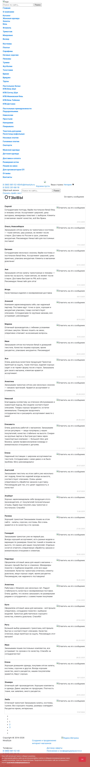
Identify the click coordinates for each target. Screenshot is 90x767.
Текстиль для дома (12, 131)
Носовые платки (11, 137)
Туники (6, 62)
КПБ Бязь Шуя (9, 89)
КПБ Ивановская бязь (13, 96)
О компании (8, 12)
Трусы (6, 81)
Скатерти (7, 145)
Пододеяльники (10, 111)
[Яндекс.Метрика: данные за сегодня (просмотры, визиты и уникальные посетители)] (70, 737)
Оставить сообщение (74, 197)
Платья (6, 47)
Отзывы (6, 173)
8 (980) (11, 184)
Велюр (6, 39)
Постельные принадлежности (17, 108)
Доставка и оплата (12, 158)
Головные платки (11, 141)
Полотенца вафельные (14, 134)
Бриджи (6, 77)
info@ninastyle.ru (27, 184)
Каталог (6, 15)
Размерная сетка (11, 162)
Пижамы (7, 59)
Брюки (6, 74)
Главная (6, 8)
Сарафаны (8, 51)
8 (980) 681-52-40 (11, 751)
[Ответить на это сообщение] (71, 207)
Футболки (7, 66)
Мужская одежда (11, 150)
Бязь (5, 24)
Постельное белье (12, 86)
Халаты (6, 21)
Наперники (8, 122)
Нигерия (68, 184)
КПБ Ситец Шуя (10, 92)
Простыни (7, 119)
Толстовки (8, 70)
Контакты (7, 177)
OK (82, 759)
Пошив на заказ (10, 166)
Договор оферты (54, 748)
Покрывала (8, 126)
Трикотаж (7, 31)
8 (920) (11, 187)
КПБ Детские (9, 104)
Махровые (8, 35)
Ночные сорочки (11, 55)
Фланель (7, 28)
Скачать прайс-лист (12, 193)
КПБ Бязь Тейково (11, 100)
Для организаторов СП (13, 169)
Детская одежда (11, 153)
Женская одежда (11, 18)
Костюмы (7, 44)
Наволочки (8, 115)
